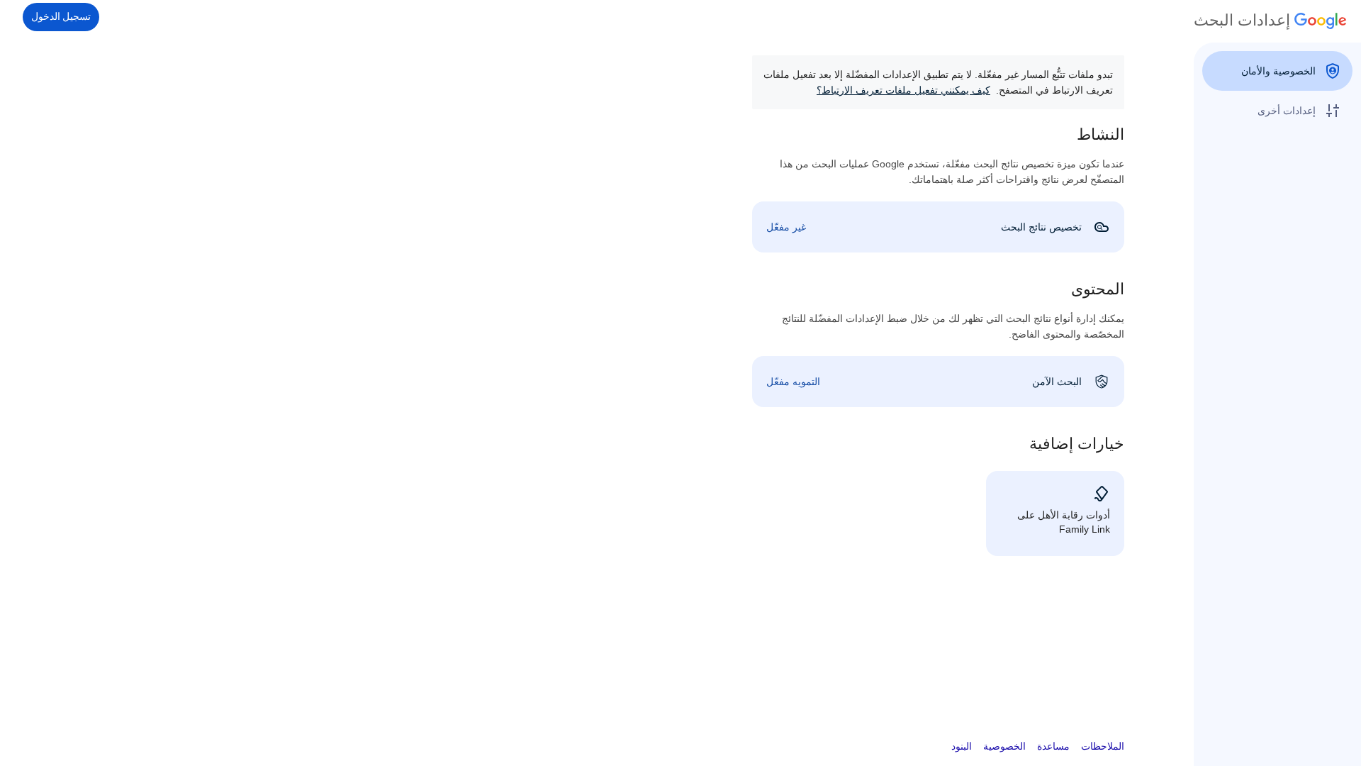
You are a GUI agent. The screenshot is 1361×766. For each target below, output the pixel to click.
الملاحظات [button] (1102, 746)
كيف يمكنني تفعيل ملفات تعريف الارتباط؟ (903, 90)
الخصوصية (1004, 746)
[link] (938, 226)
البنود (961, 746)
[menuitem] (1277, 71)
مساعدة (1053, 746)
